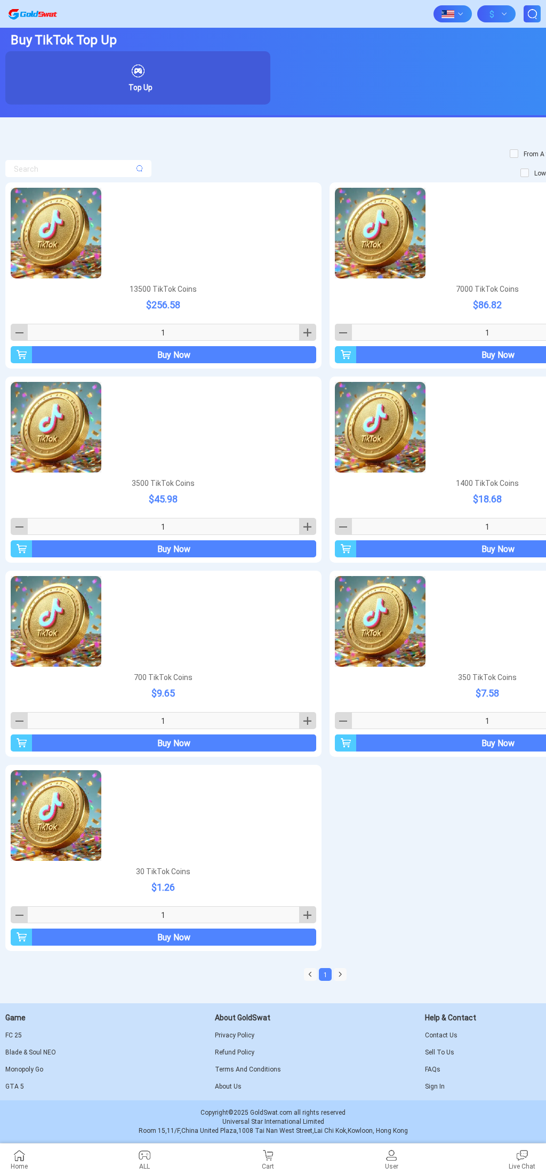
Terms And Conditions (248, 1069)
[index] (32, 14)
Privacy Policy (234, 1035)
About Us (228, 1086)
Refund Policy (234, 1052)
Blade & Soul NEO (30, 1052)
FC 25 (13, 1035)
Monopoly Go (24, 1069)
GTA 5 (14, 1086)
